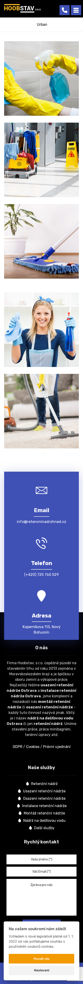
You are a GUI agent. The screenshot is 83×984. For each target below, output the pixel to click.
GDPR (17, 746)
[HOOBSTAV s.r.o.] (22, 8)
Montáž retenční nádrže (44, 813)
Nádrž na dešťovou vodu (44, 820)
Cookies (32, 746)
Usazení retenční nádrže (44, 791)
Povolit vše (42, 959)
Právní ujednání (57, 746)
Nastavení (41, 970)
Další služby (44, 828)
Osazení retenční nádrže (44, 798)
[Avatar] (15, 115)
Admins (30, 114)
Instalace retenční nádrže (44, 806)
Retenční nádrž (44, 784)
